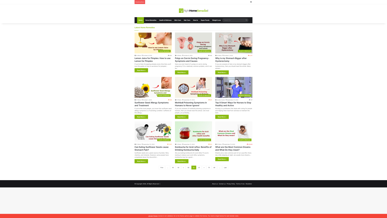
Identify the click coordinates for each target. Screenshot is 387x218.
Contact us (222, 184)
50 (178, 167)
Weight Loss (216, 20)
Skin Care (177, 20)
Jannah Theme (153, 216)
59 (188, 167)
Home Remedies (150, 20)
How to (195, 20)
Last (225, 167)
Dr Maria (138, 55)
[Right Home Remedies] (193, 10)
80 (214, 167)
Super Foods (205, 20)
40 (173, 167)
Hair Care (187, 20)
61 (199, 167)
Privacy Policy (231, 184)
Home (140, 20)
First (161, 167)
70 (209, 167)
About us (215, 184)
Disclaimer (249, 184)
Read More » (141, 70)
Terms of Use (240, 184)
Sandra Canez (221, 100)
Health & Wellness (165, 20)
